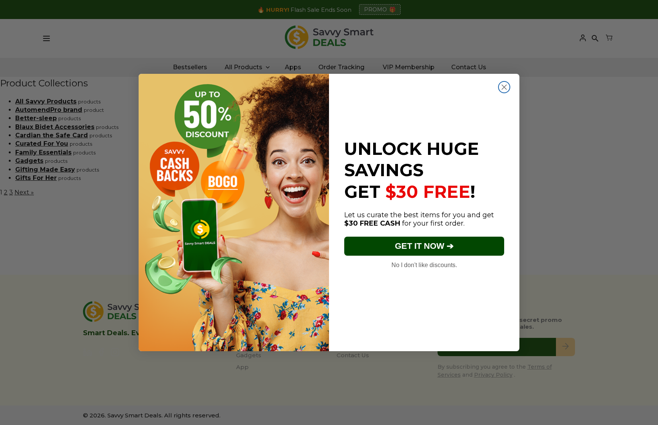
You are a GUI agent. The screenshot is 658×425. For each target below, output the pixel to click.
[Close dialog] (504, 87)
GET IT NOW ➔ (424, 246)
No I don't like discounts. (424, 265)
